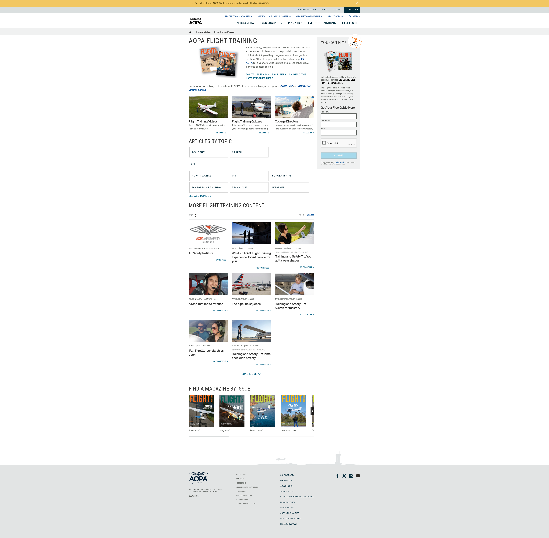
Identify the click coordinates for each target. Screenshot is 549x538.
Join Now (352, 10)
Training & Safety (271, 23)
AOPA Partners (242, 500)
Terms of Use (287, 491)
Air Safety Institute (201, 253)
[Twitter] (345, 476)
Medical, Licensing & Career (273, 16)
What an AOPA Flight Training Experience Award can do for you (251, 257)
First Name (325, 112)
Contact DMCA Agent (291, 518)
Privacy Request (288, 524)
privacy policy (340, 162)
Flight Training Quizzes (247, 121)
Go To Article (262, 268)
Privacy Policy (287, 502)
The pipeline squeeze (246, 304)
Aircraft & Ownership (308, 16)
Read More (221, 133)
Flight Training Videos (203, 121)
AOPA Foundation (307, 10)
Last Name (325, 120)
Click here (263, 3)
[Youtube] (358, 476)
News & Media (245, 23)
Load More (249, 374)
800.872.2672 (194, 496)
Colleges (308, 133)
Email (323, 129)
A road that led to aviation (206, 304)
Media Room (286, 480)
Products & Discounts (237, 16)
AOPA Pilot (286, 86)
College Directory (287, 121)
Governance (241, 491)
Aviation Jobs (287, 508)
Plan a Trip (295, 23)
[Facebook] (338, 476)
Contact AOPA (287, 475)
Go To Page (221, 260)
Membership (350, 23)
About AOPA (334, 16)
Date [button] (191, 215)
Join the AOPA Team (244, 495)
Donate (325, 10)
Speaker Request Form (245, 504)
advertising (286, 486)
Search (356, 16)
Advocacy (330, 23)
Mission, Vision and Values (247, 487)
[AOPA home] (195, 23)
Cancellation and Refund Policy (297, 497)
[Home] (192, 31)
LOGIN (337, 10)
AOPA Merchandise (289, 513)
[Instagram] (352, 476)
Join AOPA (240, 479)
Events (313, 23)
